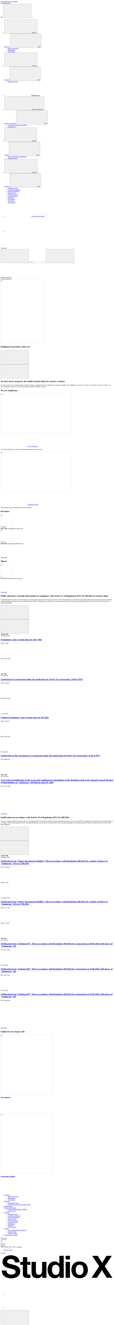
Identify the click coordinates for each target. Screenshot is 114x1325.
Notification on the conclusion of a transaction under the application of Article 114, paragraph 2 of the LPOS (50, 755)
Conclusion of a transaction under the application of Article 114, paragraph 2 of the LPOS (42, 679)
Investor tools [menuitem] (11, 202)
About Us (34, 32)
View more (4, 557)
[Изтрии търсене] (60, 256)
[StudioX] (57, 1279)
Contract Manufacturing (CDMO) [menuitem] (17, 125)
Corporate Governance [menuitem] (14, 190)
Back (39, 46)
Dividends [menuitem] (11, 198)
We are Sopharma (33, 446)
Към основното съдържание (9, 1)
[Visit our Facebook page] (17, 231)
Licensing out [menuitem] (11, 127)
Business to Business (37, 109)
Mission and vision (33, 504)
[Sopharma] (6, 3)
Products (34, 65)
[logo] (3, 1245)
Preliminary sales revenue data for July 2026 (21, 639)
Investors (34, 172)
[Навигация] (17, 11)
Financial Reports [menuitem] (13, 194)
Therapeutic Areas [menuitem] (13, 81)
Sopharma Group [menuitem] (13, 188)
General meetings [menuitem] (13, 196)
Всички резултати (6, 277)
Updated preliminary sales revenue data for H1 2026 (25, 717)
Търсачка (3, 248)
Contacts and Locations (38, 216)
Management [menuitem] (11, 50)
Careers (34, 141)
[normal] (15, 612)
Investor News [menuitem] (12, 193)
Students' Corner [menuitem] (12, 158)
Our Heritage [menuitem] (11, 51)
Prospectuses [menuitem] (11, 199)
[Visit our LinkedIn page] (17, 245)
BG (2, 17)
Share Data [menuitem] (11, 201)
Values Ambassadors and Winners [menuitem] (17, 156)
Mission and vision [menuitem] (13, 48)
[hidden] (15, 1317)
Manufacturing (35, 95)
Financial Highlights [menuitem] (13, 191)
